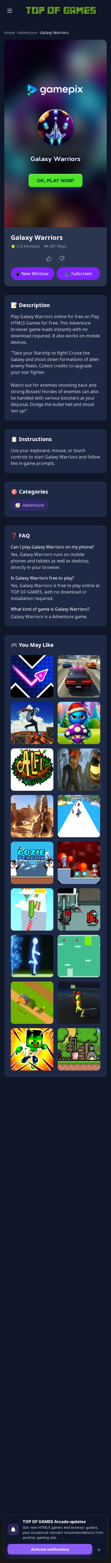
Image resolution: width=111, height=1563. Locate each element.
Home (9, 32)
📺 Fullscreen (78, 274)
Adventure (27, 32)
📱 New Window (31, 274)
